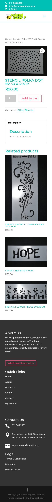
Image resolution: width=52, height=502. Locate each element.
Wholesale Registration (21, 363)
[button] (42, 50)
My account (11, 403)
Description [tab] (14, 122)
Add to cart (30, 98)
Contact (9, 398)
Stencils (16, 39)
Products (10, 387)
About (8, 382)
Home (8, 39)
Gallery (8, 392)
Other (24, 39)
